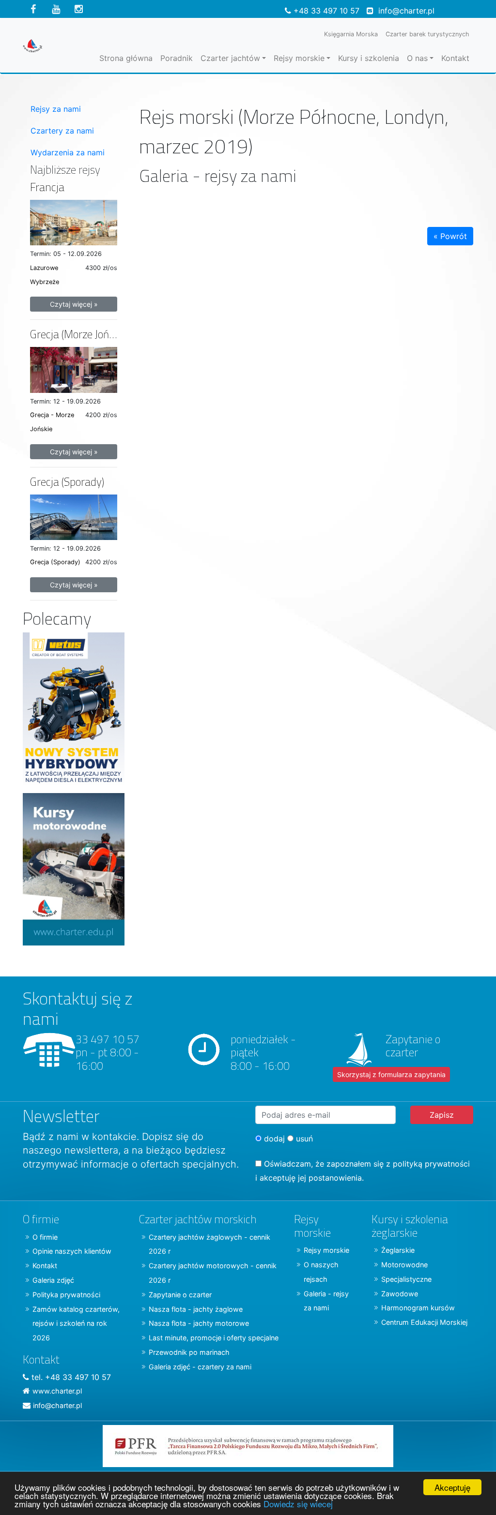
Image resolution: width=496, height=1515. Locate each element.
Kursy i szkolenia (368, 58)
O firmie (45, 1237)
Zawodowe (399, 1294)
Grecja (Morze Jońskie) (79, 334)
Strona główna (126, 58)
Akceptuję (452, 1487)
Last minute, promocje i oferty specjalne (214, 1338)
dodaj (273, 1138)
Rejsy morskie (299, 58)
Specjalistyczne (406, 1279)
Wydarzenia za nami (68, 152)
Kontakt (455, 58)
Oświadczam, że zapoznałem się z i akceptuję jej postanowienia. (362, 1171)
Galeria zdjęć (53, 1280)
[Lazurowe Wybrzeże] (73, 221)
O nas (417, 58)
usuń (303, 1138)
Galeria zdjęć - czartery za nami (200, 1367)
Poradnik (176, 58)
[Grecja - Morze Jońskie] (73, 369)
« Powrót (450, 236)
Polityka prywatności (66, 1294)
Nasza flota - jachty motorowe (199, 1323)
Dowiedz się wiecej (298, 1504)
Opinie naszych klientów (71, 1251)
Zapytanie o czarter (180, 1294)
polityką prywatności (431, 1164)
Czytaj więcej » (74, 304)
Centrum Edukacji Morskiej (424, 1322)
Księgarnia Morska (351, 34)
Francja (47, 187)
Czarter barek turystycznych (427, 34)
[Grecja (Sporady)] (73, 516)
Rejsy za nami (56, 109)
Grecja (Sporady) (67, 481)
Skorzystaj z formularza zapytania (391, 1074)
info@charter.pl (406, 10)
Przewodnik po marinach (189, 1352)
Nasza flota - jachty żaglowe (196, 1309)
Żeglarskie (398, 1250)
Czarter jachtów (230, 58)
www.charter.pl (57, 1391)
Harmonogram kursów (418, 1308)
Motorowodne (404, 1264)
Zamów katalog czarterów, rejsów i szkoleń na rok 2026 (76, 1323)
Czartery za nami (62, 130)
